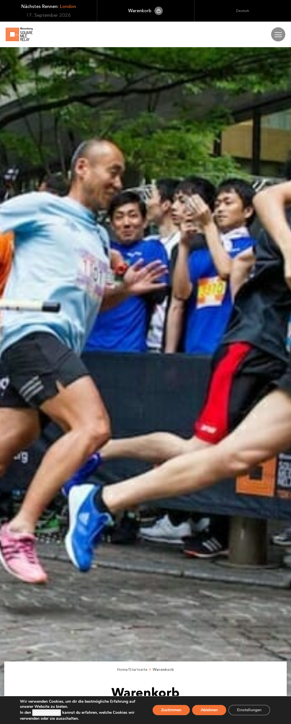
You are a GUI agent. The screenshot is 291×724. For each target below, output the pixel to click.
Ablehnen (209, 710)
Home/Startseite (132, 669)
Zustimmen (171, 710)
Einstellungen (46, 712)
